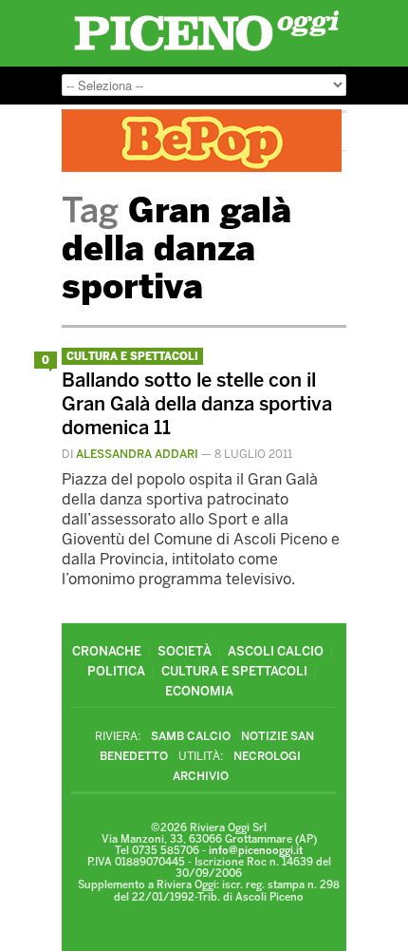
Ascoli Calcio (276, 651)
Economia (199, 691)
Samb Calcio (191, 736)
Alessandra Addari (137, 454)
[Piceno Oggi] (206, 50)
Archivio (201, 776)
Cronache (106, 651)
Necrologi (267, 756)
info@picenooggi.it (256, 851)
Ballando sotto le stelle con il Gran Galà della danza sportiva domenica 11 (197, 404)
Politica (116, 671)
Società (185, 651)
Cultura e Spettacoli (132, 357)
